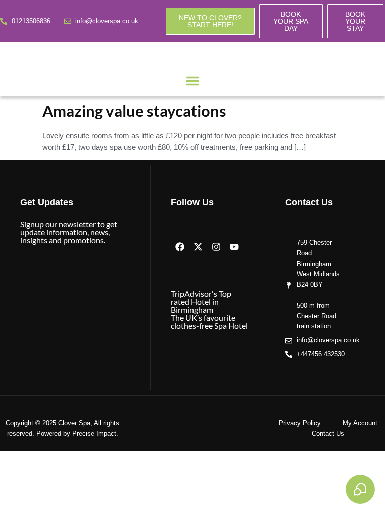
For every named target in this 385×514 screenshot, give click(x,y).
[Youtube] (234, 247)
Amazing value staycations (134, 110)
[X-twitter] (198, 247)
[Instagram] (216, 247)
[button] (192, 80)
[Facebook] (180, 247)
